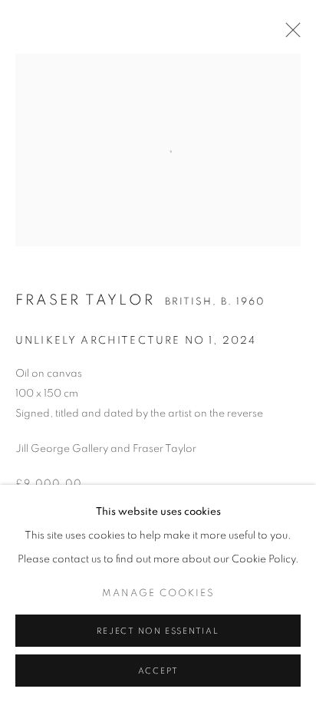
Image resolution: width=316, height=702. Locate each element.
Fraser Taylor (85, 300)
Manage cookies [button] (158, 593)
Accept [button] (158, 671)
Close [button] (289, 34)
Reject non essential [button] (158, 631)
